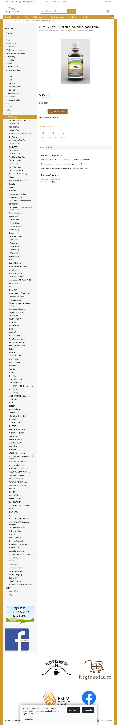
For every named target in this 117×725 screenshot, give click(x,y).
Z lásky (9, 33)
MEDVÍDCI (13, 419)
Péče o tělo (13, 233)
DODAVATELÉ (11, 117)
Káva (8, 36)
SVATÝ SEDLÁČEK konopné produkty (19, 523)
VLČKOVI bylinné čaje (17, 157)
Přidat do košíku (59, 112)
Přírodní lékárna (12, 93)
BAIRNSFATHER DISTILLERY (20, 120)
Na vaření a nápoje (16, 541)
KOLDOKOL (13, 389)
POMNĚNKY (14, 366)
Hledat (71, 11)
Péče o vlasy (14, 256)
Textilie (12, 369)
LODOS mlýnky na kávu (17, 453)
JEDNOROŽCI (14, 423)
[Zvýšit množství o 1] (47, 110)
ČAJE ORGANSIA (15, 167)
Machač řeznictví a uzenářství (20, 584)
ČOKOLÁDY (13, 283)
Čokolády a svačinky (17, 551)
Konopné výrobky (13, 100)
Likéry (11, 80)
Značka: (85, 30)
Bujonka (12, 184)
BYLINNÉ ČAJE (14, 449)
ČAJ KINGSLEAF (15, 154)
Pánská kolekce (15, 263)
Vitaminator (13, 564)
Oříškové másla (15, 531)
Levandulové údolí (16, 568)
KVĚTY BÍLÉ (13, 359)
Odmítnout (73, 710)
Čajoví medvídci (12, 43)
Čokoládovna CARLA (16, 276)
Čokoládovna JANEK (16, 296)
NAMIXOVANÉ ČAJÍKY (17, 140)
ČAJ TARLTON (14, 143)
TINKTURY (13, 399)
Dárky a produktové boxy (18, 544)
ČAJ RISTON (13, 164)
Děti (11, 260)
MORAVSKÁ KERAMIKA (17, 462)
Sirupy (11, 177)
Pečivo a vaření (12, 46)
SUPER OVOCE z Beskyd (18, 485)
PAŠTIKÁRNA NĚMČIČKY (18, 478)
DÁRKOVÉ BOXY (15, 335)
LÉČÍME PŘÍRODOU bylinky (19, 396)
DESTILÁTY (13, 512)
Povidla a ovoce (15, 548)
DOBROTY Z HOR (15, 319)
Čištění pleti (14, 219)
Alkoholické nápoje (13, 70)
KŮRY (11, 402)
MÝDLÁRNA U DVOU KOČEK (19, 472)
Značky (9, 594)
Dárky (8, 113)
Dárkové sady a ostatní (18, 180)
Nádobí (9, 103)
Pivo (10, 77)
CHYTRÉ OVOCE (15, 382)
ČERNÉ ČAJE (14, 127)
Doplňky (12, 376)
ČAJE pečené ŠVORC (16, 170)
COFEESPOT (13, 204)
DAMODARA (13, 315)
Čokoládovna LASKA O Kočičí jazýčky (20, 304)
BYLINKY (12, 190)
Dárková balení (14, 87)
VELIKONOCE (14, 436)
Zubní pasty (14, 229)
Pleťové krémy (15, 223)
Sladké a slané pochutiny (16, 50)
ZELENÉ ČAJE (14, 130)
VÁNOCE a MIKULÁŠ (16, 439)
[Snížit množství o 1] (47, 113)
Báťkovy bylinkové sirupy (18, 174)
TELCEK (12, 561)
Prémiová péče (15, 213)
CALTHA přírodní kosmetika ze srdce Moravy (20, 208)
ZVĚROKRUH (14, 413)
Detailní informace (45, 126)
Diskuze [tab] (49, 147)
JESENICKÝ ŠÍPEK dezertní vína (21, 386)
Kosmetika (10, 97)
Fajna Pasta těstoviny (17, 339)
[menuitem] (8, 17)
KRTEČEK (13, 426)
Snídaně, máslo (15, 538)
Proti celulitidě (16, 236)
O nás (47, 2)
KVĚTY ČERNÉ (14, 362)
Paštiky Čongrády (15, 574)
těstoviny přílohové (17, 342)
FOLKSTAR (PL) (15, 356)
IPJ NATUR (13, 578)
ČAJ (10, 286)
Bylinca (11, 187)
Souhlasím (88, 710)
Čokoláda (10, 60)
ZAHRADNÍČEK (15, 443)
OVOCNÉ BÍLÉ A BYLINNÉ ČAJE (21, 133)
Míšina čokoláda (15, 300)
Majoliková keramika (17, 465)
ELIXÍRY (12, 406)
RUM (11, 509)
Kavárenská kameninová (18, 468)
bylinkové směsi (16, 197)
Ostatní (12, 90)
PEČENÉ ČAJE (14, 495)
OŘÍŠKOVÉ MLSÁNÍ (16, 433)
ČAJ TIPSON (13, 150)
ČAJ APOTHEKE (15, 160)
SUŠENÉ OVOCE (15, 499)
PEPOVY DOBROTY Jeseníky (19, 482)
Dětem (9, 107)
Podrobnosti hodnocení (67, 31)
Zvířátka (12, 270)
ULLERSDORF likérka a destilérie (21, 554)
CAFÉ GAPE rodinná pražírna (20, 200)
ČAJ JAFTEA (13, 147)
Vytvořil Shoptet (106, 720)
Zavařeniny (10, 56)
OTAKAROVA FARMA (16, 475)
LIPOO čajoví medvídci (17, 416)
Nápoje (9, 63)
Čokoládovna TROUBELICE (19, 312)
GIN (10, 515)
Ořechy (12, 534)
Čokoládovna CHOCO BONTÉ (20, 280)
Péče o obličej (14, 216)
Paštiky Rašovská (15, 571)
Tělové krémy (15, 253)
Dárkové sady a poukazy (18, 266)
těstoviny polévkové (17, 346)
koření (11, 349)
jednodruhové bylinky (18, 194)
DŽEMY (12, 492)
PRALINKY (13, 290)
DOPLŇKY (13, 137)
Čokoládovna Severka (17, 309)
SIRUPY (12, 488)
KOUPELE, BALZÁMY (17, 429)
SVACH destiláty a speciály (19, 505)
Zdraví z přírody (15, 581)
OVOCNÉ (12, 322)
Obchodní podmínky (60, 2)
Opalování (14, 239)
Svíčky (8, 110)
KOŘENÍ (12, 332)
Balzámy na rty (16, 226)
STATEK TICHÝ (14, 558)
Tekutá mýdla (15, 243)
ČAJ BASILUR (14, 123)
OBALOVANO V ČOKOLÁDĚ (19, 293)
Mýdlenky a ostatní (16, 273)
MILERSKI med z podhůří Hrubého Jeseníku (22, 457)
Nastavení (29, 719)
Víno (10, 73)
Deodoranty (14, 249)
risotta (12, 352)
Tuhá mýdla (14, 246)
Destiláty (12, 83)
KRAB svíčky (13, 392)
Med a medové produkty (15, 53)
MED (11, 329)
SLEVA (8, 588)
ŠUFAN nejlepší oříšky (17, 527)
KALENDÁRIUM (15, 409)
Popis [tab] (42, 147)
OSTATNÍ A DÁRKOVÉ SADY (19, 519)
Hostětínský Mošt (16, 379)
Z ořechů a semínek (13, 66)
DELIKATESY (14, 325)
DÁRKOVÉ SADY (15, 502)
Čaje (8, 40)
